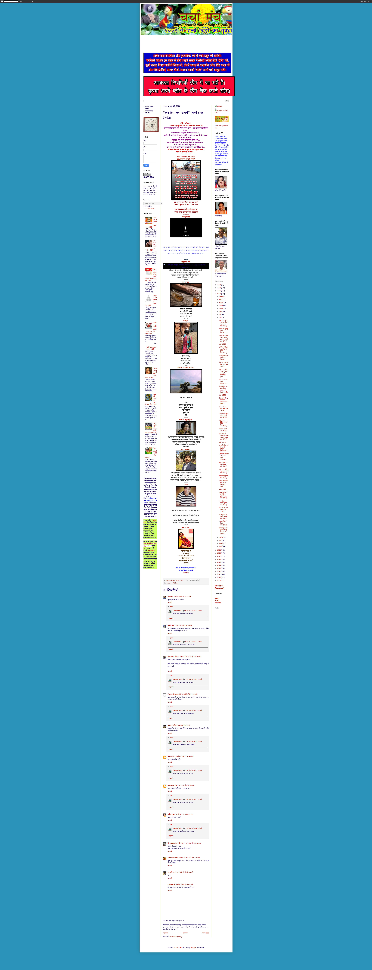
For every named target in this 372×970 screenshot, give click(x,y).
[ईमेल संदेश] (187, 580)
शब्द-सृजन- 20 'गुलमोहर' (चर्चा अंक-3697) (223, 471)
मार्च (220, 540)
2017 (219, 556)
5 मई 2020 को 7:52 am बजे (193, 656)
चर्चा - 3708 (222, 395)
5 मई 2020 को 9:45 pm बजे (193, 770)
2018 (219, 553)
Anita (169, 725)
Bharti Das (171, 756)
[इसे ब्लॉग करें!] (193, 580)
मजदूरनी (185, 321)
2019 (219, 550)
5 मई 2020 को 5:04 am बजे (182, 596)
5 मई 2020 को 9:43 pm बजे (193, 710)
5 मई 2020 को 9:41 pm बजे (193, 610)
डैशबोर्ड (217, 598)
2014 (219, 565)
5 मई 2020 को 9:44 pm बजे (193, 828)
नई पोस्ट (165, 933)
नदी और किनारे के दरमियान (185, 368)
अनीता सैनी (171, 625)
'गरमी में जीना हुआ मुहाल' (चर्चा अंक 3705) (223, 415)
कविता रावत (171, 814)
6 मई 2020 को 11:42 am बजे (191, 857)
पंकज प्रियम (171, 872)
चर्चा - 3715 (222, 344)
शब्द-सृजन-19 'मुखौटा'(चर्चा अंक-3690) (223, 516)
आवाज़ (186, 485)
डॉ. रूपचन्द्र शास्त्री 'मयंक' (176, 843)
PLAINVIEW (178, 947)
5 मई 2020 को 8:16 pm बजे (184, 814)
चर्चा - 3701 (222, 442)
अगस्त (221, 308)
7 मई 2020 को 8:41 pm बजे (184, 884)
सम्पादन (217, 601)
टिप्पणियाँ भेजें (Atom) (176, 937)
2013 (219, 568)
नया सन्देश (218, 603)
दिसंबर (221, 296)
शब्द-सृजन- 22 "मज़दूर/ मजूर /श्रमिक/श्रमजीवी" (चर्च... (223, 373)
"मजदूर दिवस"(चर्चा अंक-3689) (223, 523)
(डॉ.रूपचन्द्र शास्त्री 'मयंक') (186, 159)
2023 (219, 285)
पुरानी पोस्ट (205, 933)
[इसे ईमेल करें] (191, 580)
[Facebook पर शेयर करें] (197, 580)
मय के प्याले (185, 282)
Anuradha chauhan (175, 857)
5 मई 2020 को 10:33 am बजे (181, 725)
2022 (219, 288)
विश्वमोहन (170, 596)
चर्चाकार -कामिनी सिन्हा (172, 583)
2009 (219, 580)
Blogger (193, 947)
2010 (219, 577)
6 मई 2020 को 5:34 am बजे (193, 843)
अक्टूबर (221, 302)
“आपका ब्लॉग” (152, 550)
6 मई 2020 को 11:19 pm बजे (184, 872)
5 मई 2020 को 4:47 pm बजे (186, 785)
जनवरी (221, 546)
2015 (219, 562)
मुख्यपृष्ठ (185, 933)
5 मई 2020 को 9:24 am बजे (188, 694)
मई (220, 317)
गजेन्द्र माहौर (171, 884)
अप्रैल (221, 537)
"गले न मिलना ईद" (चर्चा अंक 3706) (223, 408)
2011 (219, 574)
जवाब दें (170, 602)
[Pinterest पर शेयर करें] (198, 580)
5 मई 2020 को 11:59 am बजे (184, 756)
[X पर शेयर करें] (195, 580)
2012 (219, 571)
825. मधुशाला (185, 449)
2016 (219, 559)
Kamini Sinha (177, 610)
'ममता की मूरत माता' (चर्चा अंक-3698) (223, 464)
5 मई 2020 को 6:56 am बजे (183, 625)
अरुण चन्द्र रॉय (172, 785)
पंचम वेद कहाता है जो (185, 420)
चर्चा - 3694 (222, 489)
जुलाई (221, 311)
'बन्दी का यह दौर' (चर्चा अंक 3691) (223, 509)
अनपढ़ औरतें (186, 217)
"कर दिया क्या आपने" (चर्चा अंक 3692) (223, 503)
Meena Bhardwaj (174, 694)
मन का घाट (185, 527)
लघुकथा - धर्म (186, 262)
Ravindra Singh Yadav (176, 656)
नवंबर (221, 299)
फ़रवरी (221, 543)
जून (220, 314)
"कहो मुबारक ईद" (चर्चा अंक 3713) (223, 357)
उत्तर (171, 607)
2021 (219, 291)
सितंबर (221, 305)
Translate (150, 208)
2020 (219, 294)
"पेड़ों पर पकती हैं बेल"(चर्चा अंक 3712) (223, 364)
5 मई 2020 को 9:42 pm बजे (193, 642)
